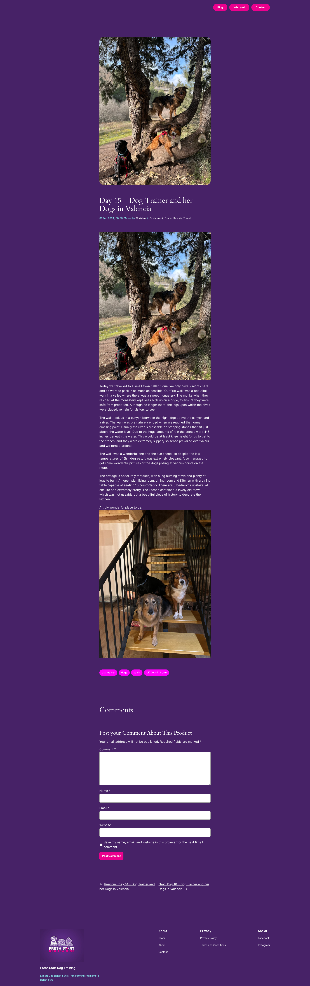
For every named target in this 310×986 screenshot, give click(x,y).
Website (105, 825)
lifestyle (177, 218)
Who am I (239, 7)
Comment (107, 749)
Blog (220, 7)
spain (137, 672)
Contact (261, 7)
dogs (124, 672)
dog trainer (108, 672)
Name (105, 791)
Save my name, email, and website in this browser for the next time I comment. (153, 844)
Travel (187, 218)
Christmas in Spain (161, 218)
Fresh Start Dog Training (58, 968)
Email (104, 808)
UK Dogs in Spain (156, 672)
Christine (141, 218)
